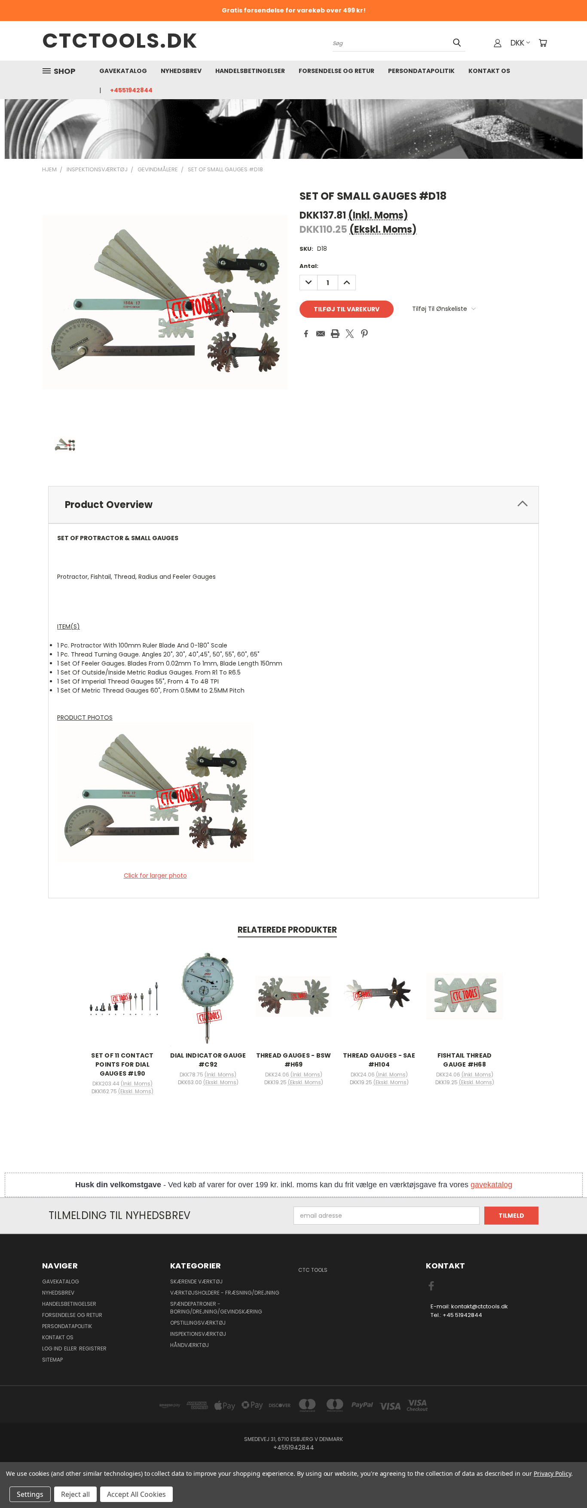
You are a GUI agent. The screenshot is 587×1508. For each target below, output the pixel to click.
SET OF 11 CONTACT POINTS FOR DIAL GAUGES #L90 (122, 1064)
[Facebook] (306, 333)
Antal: (309, 266)
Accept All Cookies (136, 1494)
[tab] (293, 504)
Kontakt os (489, 71)
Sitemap (52, 1359)
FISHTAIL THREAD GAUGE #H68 (464, 1060)
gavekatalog (491, 1184)
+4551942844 (131, 90)
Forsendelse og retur (336, 71)
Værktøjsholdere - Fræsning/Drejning (224, 1292)
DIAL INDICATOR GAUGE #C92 (208, 1060)
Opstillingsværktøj (198, 1322)
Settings (30, 1494)
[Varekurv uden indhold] (542, 43)
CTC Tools (312, 1270)
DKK (517, 42)
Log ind (52, 1348)
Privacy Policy (552, 1473)
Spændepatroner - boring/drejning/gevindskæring (216, 1307)
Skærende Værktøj (196, 1281)
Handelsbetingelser (250, 71)
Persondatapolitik (421, 71)
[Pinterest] (364, 333)
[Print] (335, 333)
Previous (564, 1481)
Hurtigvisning (122, 987)
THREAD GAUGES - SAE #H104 (379, 1060)
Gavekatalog (123, 71)
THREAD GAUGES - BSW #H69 (293, 1060)
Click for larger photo (155, 875)
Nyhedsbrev (181, 71)
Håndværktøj (189, 1345)
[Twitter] (349, 333)
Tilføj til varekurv (123, 1002)
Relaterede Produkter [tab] (287, 930)
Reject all (75, 1494)
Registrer (93, 1348)
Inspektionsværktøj (198, 1334)
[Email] (320, 333)
